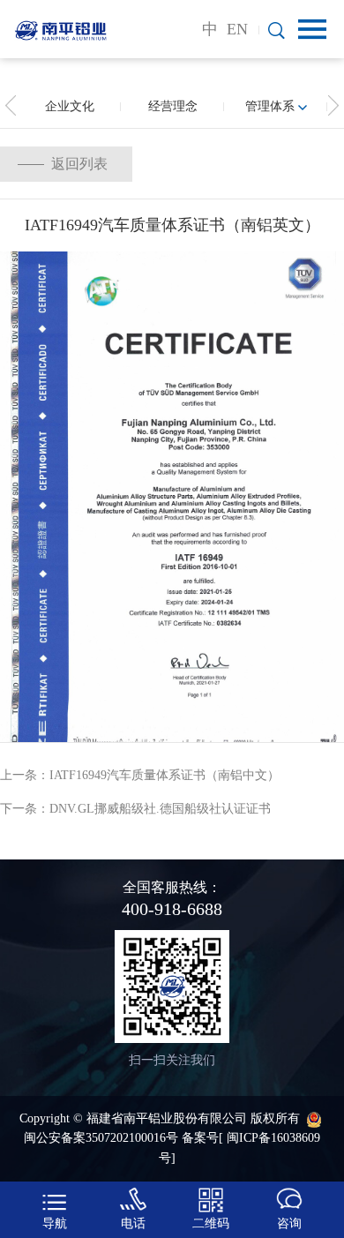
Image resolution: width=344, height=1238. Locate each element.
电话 (133, 1223)
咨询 (289, 1223)
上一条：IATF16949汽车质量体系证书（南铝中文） (140, 775)
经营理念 (173, 106)
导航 (54, 1223)
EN (237, 29)
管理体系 (270, 106)
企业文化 (69, 106)
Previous (10, 106)
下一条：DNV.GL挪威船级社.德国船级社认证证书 (135, 808)
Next (333, 106)
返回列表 (79, 163)
